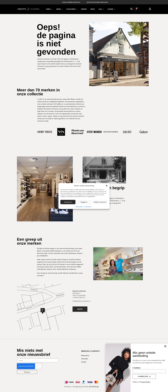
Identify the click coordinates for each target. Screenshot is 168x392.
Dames (48, 9)
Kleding (110, 9)
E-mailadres (136, 368)
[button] (107, 186)
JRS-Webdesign (94, 387)
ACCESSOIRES (71, 9)
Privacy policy (79, 206)
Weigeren (84, 202)
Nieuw (93, 9)
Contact (83, 362)
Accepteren (68, 202)
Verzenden (84, 359)
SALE (100, 9)
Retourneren (85, 355)
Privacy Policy (145, 382)
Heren (58, 9)
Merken (84, 9)
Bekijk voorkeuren (100, 202)
